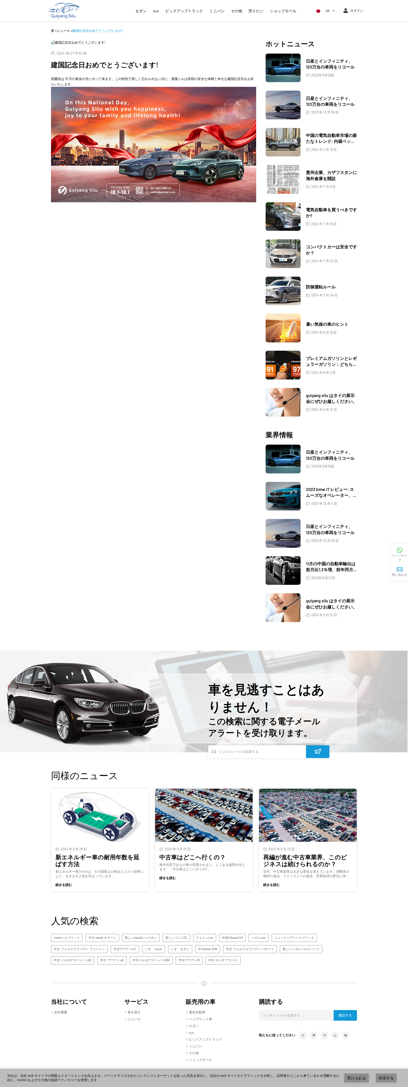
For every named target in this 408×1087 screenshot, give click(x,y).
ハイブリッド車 (200, 1019)
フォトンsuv (204, 938)
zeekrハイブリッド (67, 938)
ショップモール (283, 10)
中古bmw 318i (207, 949)
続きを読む (63, 885)
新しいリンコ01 (176, 938)
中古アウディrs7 (125, 949)
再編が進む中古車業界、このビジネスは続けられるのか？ (305, 860)
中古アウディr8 (189, 960)
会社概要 (60, 1012)
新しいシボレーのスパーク (301, 949)
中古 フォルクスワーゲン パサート (250, 949)
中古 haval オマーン (102, 938)
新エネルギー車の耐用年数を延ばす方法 (97, 860)
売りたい (256, 10)
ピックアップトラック (184, 10)
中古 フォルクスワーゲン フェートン (79, 949)
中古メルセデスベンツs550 (151, 960)
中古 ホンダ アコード (223, 960)
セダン (141, 10)
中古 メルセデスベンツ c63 (72, 960)
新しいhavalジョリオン (141, 938)
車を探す (134, 1012)
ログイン (356, 10)
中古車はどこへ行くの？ (192, 857)
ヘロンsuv (258, 938)
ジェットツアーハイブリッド (294, 938)
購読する (345, 1015)
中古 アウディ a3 (112, 960)
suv (156, 10)
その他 (236, 10)
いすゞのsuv (153, 949)
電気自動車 (197, 1012)
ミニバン (217, 10)
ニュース (63, 31)
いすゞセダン (180, 949)
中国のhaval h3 (232, 938)
